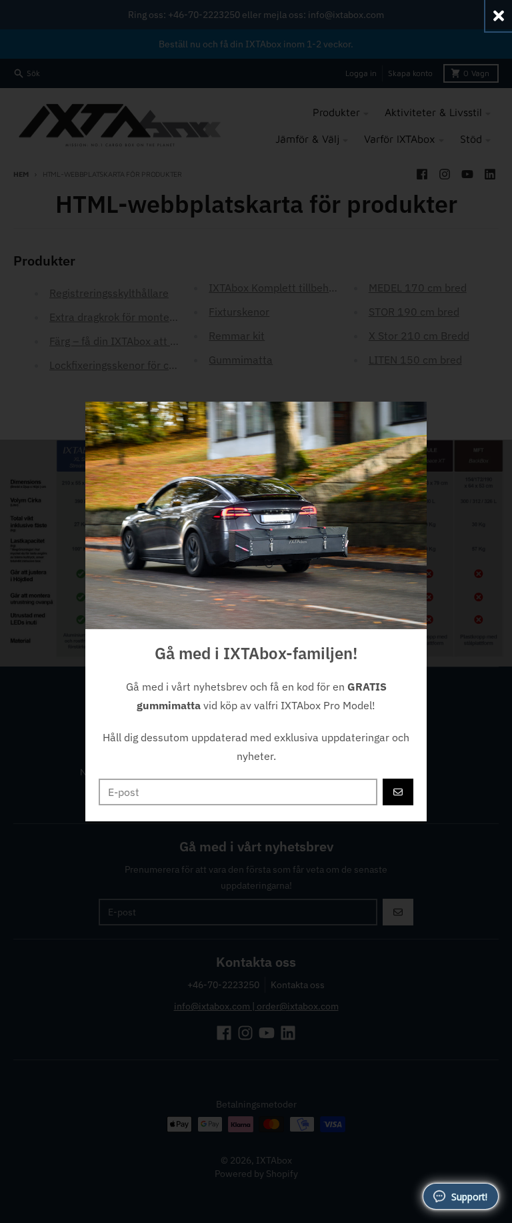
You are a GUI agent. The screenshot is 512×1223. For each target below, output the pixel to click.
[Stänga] (498, 15)
